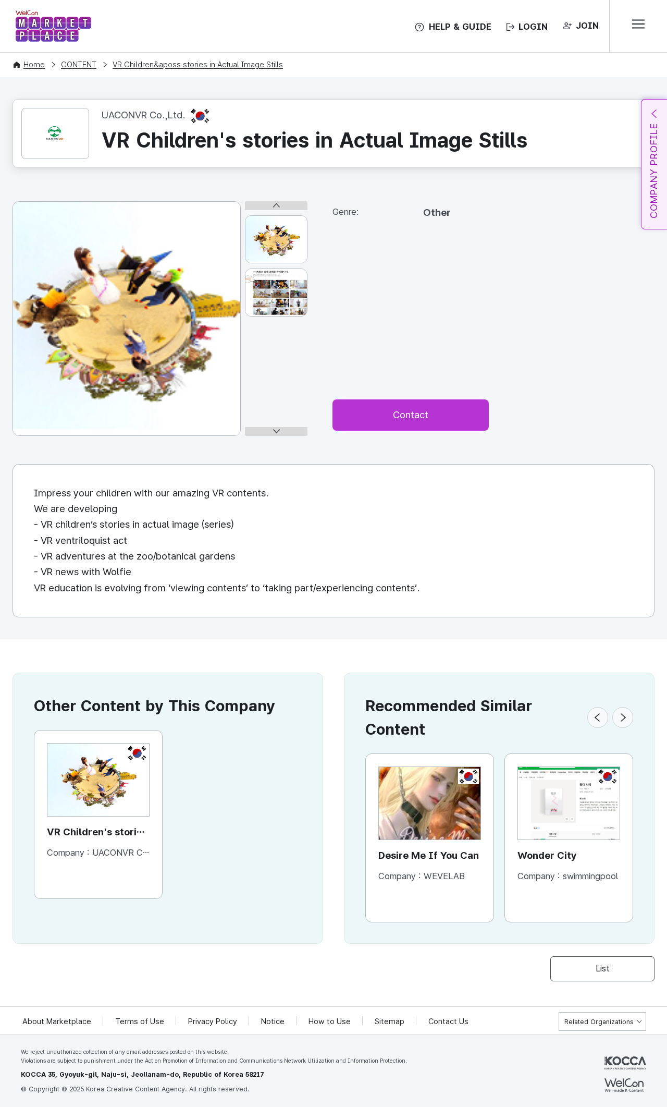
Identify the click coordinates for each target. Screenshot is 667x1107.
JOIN (587, 25)
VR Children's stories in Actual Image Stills (97, 833)
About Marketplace (56, 1021)
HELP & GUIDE (460, 26)
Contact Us (448, 1021)
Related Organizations (599, 1022)
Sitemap (389, 1021)
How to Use (329, 1021)
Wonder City (547, 855)
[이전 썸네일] (276, 205)
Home (34, 64)
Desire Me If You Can (428, 855)
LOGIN (533, 26)
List (603, 968)
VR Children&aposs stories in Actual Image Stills (198, 64)
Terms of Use (139, 1021)
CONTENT (78, 64)
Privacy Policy (212, 1021)
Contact (410, 415)
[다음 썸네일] (276, 431)
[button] (597, 717)
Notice (273, 1021)
